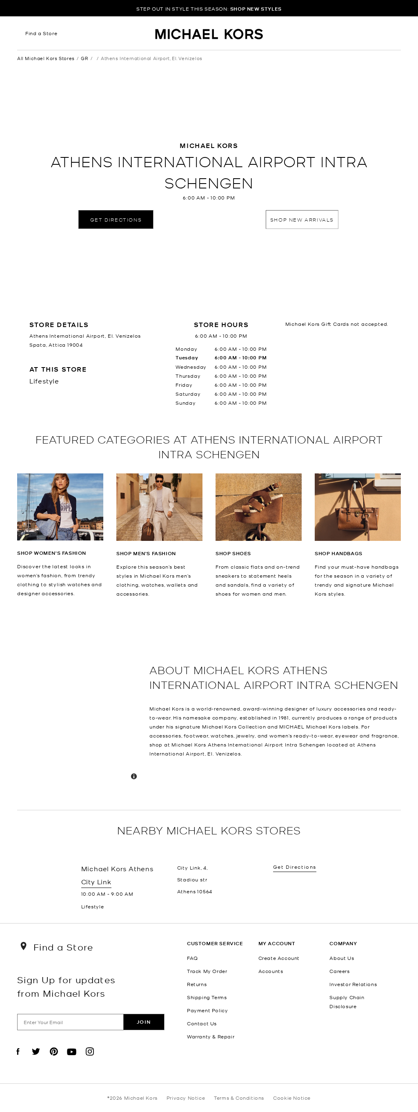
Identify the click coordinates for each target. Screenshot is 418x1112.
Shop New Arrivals (302, 219)
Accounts (270, 971)
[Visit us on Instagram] (90, 1058)
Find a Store (41, 33)
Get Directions (116, 219)
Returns (197, 984)
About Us (341, 958)
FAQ (192, 958)
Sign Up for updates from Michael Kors (66, 986)
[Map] (80, 704)
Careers (339, 971)
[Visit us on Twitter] (36, 1058)
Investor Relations (353, 984)
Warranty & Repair (210, 1036)
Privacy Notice (186, 1097)
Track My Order (207, 971)
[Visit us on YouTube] (72, 1058)
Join (144, 1021)
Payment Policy (207, 1010)
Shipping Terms (207, 997)
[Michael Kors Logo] (209, 35)
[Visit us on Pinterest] (54, 1058)
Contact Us (202, 1023)
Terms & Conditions (239, 1097)
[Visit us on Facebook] (18, 1058)
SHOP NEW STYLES (256, 8)
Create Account (279, 958)
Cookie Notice (292, 1097)
